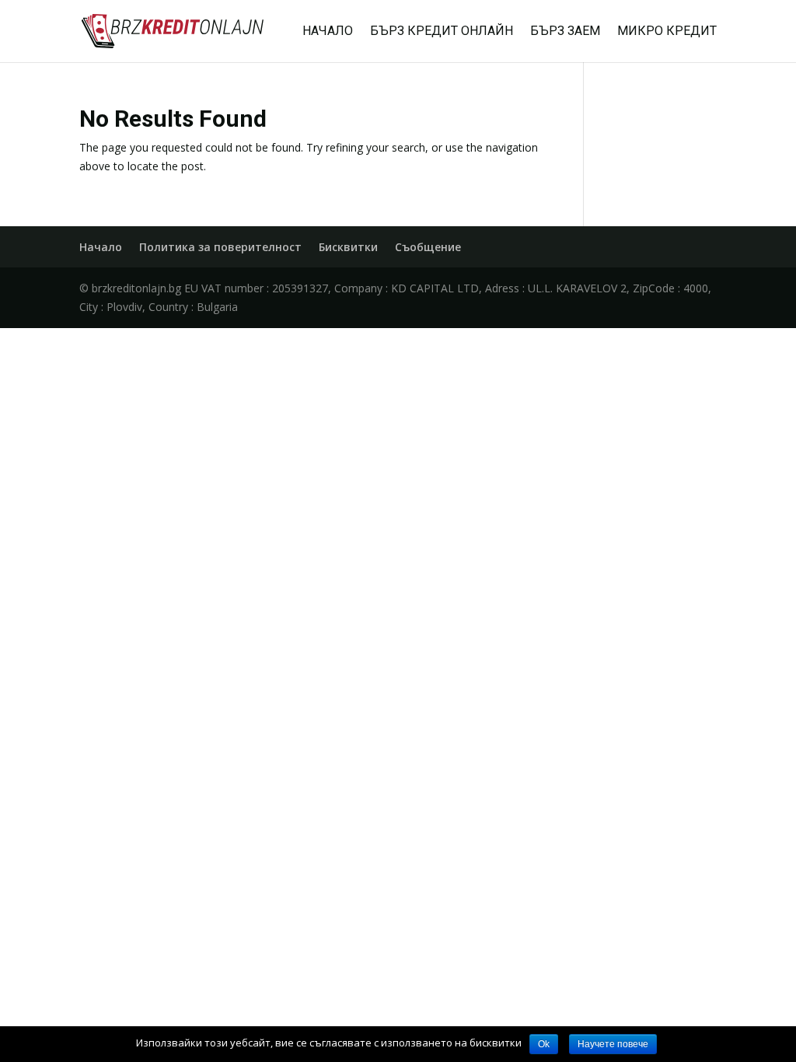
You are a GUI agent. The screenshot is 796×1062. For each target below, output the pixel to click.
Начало (327, 32)
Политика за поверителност (220, 246)
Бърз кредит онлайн (441, 32)
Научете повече (613, 1044)
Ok (544, 1044)
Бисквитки (348, 246)
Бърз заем (565, 32)
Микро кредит (667, 32)
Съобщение (428, 246)
